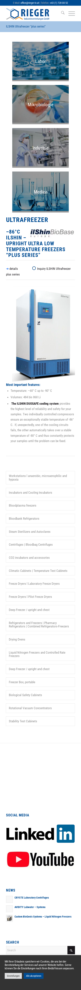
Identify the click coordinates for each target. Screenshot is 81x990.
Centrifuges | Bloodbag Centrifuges (31, 544)
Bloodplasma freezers (22, 505)
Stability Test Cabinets (23, 721)
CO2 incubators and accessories (29, 558)
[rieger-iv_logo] (33, 13)
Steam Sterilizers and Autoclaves (29, 532)
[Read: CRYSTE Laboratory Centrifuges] (9, 899)
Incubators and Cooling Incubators (30, 492)
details (13, 269)
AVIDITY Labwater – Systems (30, 907)
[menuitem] (61, 13)
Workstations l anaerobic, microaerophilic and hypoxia (38, 477)
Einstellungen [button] (13, 975)
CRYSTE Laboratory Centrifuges (32, 897)
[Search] (61, 13)
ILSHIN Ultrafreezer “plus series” (25, 26)
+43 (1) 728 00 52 (59, 2)
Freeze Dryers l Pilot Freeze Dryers (30, 597)
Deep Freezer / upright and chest (29, 610)
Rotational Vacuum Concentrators (30, 708)
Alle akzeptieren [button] (33, 975)
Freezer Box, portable (22, 682)
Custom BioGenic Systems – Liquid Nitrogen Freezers (43, 916)
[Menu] (70, 13)
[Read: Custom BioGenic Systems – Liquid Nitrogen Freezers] (9, 918)
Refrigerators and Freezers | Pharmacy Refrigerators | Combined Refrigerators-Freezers (39, 624)
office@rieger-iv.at (30, 2)
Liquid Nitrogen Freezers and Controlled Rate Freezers (37, 654)
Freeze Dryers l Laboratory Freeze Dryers (34, 584)
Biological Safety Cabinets (25, 695)
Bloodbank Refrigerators (24, 518)
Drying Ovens (17, 639)
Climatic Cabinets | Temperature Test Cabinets (38, 571)
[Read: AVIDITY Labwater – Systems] (9, 908)
